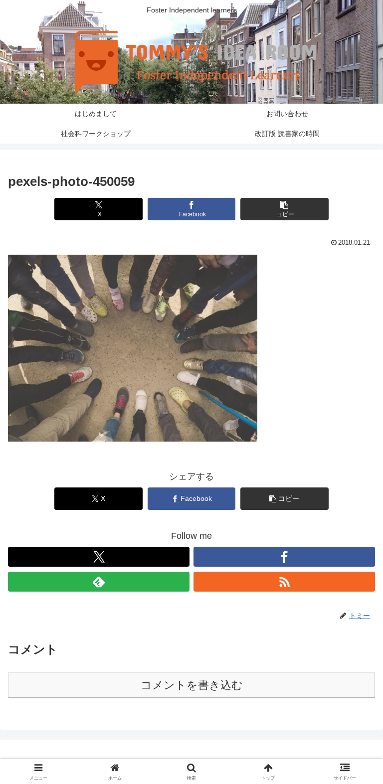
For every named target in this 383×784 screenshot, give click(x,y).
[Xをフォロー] (99, 557)
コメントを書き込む (192, 685)
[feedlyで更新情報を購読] (99, 582)
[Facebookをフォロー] (284, 557)
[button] (284, 209)
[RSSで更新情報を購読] (284, 582)
